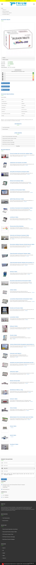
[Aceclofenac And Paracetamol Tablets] (4, 192)
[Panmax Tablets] (4, 429)
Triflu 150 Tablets (13, 407)
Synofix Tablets (13, 435)
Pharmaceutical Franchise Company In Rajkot (9, 138)
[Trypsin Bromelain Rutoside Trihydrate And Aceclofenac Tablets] (4, 265)
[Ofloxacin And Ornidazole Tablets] (4, 183)
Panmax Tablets (13, 426)
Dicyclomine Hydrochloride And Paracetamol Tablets (20, 280)
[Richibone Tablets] (4, 274)
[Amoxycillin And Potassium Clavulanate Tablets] (4, 174)
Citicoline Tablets (13, 335)
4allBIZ (28, 563)
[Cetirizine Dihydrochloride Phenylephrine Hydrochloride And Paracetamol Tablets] (4, 347)
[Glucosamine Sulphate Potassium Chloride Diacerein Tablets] (4, 247)
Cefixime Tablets (13, 289)
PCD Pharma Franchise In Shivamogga (8, 142)
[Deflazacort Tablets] (4, 329)
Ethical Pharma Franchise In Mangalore (8, 144)
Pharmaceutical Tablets (7, 12)
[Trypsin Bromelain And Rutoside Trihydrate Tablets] (4, 256)
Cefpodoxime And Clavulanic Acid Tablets (18, 162)
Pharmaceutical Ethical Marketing (16, 226)
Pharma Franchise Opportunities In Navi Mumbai (10, 136)
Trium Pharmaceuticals (6, 127)
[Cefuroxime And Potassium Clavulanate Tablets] (4, 238)
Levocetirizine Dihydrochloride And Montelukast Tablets (21, 298)
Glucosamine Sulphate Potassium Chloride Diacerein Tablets (22, 244)
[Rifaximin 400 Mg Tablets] (4, 383)
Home (2, 8)
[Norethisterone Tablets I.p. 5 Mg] (4, 392)
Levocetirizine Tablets (14, 317)
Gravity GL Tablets (13, 398)
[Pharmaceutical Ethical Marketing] (4, 229)
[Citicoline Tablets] (4, 338)
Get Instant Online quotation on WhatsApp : (18, 0)
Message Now (6, 86)
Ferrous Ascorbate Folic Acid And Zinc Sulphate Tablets (21, 153)
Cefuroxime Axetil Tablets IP (15, 353)
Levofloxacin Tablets (14, 217)
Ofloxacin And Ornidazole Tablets (16, 180)
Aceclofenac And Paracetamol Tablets (17, 189)
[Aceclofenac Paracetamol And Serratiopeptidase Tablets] (4, 210)
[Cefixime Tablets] (4, 292)
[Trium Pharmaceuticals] (18, 4)
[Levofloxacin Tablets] (4, 220)
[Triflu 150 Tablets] (4, 410)
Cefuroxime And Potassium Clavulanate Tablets (19, 235)
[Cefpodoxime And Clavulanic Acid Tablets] (4, 165)
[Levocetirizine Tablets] (4, 320)
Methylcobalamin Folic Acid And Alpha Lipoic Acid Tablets (21, 417)
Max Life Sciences (6, 11)
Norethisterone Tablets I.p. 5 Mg (16, 389)
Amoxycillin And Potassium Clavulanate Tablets (19, 171)
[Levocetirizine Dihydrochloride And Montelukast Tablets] (4, 301)
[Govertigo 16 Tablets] (4, 447)
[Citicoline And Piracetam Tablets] (4, 310)
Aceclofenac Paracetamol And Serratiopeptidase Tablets (21, 208)
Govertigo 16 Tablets (14, 444)
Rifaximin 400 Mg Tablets (15, 380)
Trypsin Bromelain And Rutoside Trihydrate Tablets (20, 253)
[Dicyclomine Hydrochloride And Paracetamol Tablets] (4, 283)
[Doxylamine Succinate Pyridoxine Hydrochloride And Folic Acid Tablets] (4, 365)
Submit (3, 479)
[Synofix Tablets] (4, 438)
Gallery (4, 555)
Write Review (6, 89)
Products (4, 9)
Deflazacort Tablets (14, 326)
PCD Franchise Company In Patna (8, 140)
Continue (26, 165)
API (3, 550)
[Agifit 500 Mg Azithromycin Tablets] (4, 201)
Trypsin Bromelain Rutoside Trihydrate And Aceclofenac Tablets (23, 262)
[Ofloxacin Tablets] (18, 39)
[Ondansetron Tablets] (4, 374)
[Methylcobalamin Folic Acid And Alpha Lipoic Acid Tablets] (4, 420)
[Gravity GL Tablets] (4, 401)
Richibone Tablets (13, 271)
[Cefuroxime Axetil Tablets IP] (4, 356)
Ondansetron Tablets (14, 371)
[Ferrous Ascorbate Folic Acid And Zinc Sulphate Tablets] (4, 156)
